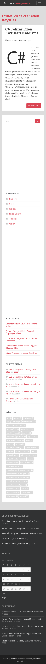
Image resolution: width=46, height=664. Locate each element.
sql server (25, 455)
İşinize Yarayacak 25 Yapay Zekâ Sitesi (21, 353)
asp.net (17, 418)
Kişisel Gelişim (15, 214)
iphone (10, 437)
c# (9, 422)
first (22, 425)
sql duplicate (12, 455)
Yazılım (12, 224)
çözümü (24, 496)
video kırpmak (13, 489)
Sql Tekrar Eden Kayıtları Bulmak (15, 543)
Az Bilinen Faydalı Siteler (12, 538)
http (9, 433)
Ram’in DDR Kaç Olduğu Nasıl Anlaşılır (17, 528)
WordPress (37, 659)
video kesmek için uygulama (18, 477)
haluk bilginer (27, 429)
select (10, 451)
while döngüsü (13, 492)
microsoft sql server (15, 440)
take (30, 459)
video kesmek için (14, 466)
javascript (21, 437)
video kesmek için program (18, 474)
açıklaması (28, 418)
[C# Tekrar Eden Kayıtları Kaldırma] (16, 57)
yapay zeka (27, 492)
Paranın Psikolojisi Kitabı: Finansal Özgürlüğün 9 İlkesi (20, 332)
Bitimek (17, 3)
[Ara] (37, 121)
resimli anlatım (32, 448)
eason (16, 372)
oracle (10, 444)
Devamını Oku (33, 106)
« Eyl (4, 597)
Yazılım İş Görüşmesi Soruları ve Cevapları (19, 533)
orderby (20, 444)
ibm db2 (26, 433)
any (9, 418)
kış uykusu (32, 437)
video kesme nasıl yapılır (17, 485)
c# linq (16, 422)
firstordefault (13, 429)
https (17, 433)
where (25, 489)
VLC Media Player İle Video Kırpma (23, 377)
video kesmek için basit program (20, 470)
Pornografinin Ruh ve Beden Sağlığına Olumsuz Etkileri (21, 346)
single (18, 451)
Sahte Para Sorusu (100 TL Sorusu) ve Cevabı (20, 521)
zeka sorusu (12, 496)
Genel (11, 204)
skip (26, 451)
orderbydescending (15, 448)
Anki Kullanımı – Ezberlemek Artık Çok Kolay (23, 385)
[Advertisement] (23, 159)
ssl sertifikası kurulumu (16, 459)
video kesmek (26, 463)
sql (34, 451)
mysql (29, 440)
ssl (34, 455)
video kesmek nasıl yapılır (17, 481)
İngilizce (12, 209)
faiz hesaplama (29, 422)
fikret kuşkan (12, 425)
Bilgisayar (13, 199)
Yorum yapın (26, 40)
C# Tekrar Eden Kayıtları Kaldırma (22, 31)
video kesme (12, 463)
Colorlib (13, 659)
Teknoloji (13, 219)
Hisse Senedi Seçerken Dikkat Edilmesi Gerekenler (21, 339)
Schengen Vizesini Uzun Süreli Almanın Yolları (21, 325)
